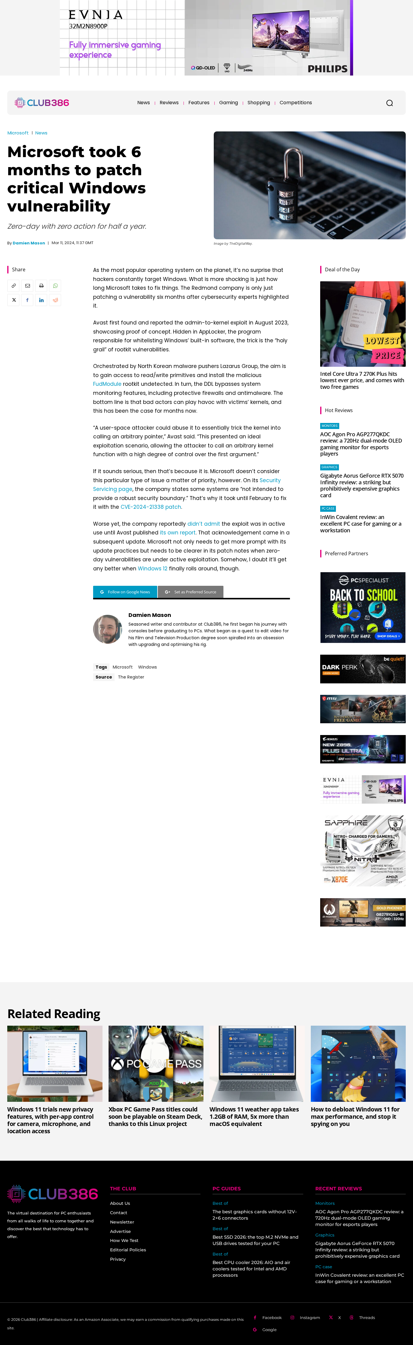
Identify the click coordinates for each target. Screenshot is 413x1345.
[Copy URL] (13, 286)
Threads (367, 1317)
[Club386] (42, 102)
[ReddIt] (55, 300)
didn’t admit (203, 523)
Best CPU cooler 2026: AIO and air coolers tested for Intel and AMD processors (251, 1269)
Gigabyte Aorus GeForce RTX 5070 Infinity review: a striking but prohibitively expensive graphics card (362, 485)
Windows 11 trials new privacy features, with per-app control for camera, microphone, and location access (50, 1120)
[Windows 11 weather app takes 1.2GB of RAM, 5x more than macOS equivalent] (257, 1064)
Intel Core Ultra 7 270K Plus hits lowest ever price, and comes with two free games (362, 380)
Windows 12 (152, 568)
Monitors (330, 426)
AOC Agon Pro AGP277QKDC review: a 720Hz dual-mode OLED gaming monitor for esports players (361, 444)
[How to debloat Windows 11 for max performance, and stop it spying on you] (358, 1064)
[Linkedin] (41, 300)
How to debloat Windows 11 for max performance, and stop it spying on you (355, 1116)
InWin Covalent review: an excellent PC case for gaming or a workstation (361, 523)
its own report (178, 532)
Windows (147, 667)
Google (269, 1329)
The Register (131, 677)
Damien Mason (29, 243)
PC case (328, 508)
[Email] (27, 286)
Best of (220, 1203)
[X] (13, 300)
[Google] (255, 1329)
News (41, 132)
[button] (389, 103)
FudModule (107, 384)
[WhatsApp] (55, 286)
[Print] (41, 286)
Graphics (329, 467)
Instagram (310, 1317)
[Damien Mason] (107, 629)
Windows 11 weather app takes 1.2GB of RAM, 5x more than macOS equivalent (254, 1116)
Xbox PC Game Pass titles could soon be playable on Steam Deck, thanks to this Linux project (156, 1116)
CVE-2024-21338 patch (151, 507)
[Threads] (351, 1317)
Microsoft (18, 132)
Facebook (272, 1317)
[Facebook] (27, 300)
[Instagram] (292, 1317)
